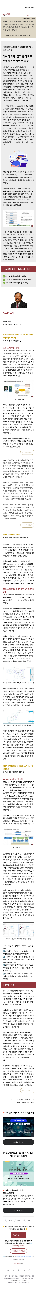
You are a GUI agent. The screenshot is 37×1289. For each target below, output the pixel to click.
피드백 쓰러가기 (18, 1235)
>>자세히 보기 (18, 1142)
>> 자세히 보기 (18, 1210)
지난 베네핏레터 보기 (25, 35)
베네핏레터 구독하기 (18, 1251)
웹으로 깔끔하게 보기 (11, 35)
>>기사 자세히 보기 (27, 452)
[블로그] (13, 1270)
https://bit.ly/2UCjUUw (18, 1245)
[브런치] (28, 1270)
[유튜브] (23, 1270)
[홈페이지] (8, 1270)
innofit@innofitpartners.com (18, 1280)
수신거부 (22, 1278)
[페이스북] (18, 1270)
